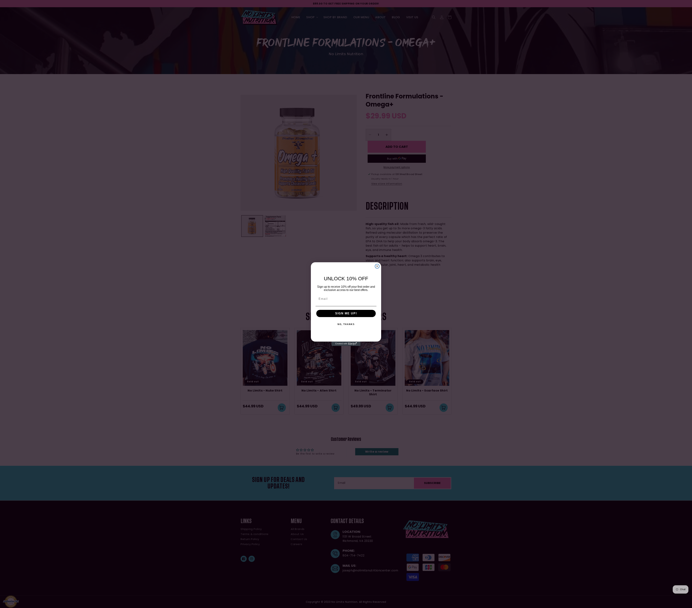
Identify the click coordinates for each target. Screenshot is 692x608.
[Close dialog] (377, 266)
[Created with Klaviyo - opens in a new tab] (346, 344)
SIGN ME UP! (346, 313)
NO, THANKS (346, 324)
